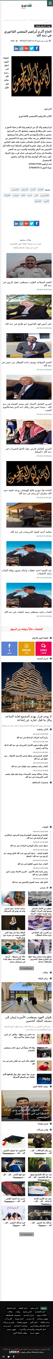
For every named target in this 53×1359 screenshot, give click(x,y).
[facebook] (36, 48)
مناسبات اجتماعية (20, 1326)
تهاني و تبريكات (8, 1322)
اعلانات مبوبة (42, 1315)
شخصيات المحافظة (13, 1315)
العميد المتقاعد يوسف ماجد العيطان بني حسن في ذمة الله (27, 364)
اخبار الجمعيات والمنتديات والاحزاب (32, 1329)
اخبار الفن (34, 1322)
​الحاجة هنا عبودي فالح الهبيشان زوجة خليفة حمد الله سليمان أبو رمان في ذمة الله (28, 492)
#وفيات (16, 195)
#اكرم (32, 190)
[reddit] (21, 48)
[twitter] (31, 48)
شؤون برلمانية (42, 1319)
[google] (26, 48)
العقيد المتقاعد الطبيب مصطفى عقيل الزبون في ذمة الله (27, 284)
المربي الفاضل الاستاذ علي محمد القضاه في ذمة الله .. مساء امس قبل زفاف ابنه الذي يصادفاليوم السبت (27, 407)
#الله (23, 195)
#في (36, 195)
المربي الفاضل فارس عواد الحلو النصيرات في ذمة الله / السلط (29, 450)
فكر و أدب (8, 1319)
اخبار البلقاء (23, 1308)
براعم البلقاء (45, 1322)
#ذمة (30, 195)
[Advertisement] (26, 805)
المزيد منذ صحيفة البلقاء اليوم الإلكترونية (25, 244)
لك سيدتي (30, 1319)
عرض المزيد (27, 968)
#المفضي (15, 190)
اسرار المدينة (28, 1315)
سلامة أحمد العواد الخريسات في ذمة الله (31, 532)
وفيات (17, 1312)
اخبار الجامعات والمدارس (39, 1326)
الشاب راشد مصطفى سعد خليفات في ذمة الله (28, 612)
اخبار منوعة (19, 1319)
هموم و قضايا (22, 1322)
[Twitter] (8, 1356)
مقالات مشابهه (25, 240)
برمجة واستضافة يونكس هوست (31, 1352)
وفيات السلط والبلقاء (36, 20)
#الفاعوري (44, 195)
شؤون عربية (34, 1333)
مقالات (10, 1312)
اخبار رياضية (27, 1312)
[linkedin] (16, 48)
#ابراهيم (24, 190)
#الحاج (40, 190)
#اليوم (46, 201)
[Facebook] (13, 1356)
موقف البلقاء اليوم (20, 1333)
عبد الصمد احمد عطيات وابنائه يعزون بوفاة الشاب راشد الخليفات (27, 572)
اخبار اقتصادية (40, 1312)
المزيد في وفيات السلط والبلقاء (25, 248)
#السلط (38, 201)
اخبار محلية (34, 1308)
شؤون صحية (11, 1329)
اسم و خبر (7, 1326)
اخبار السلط (11, 1308)
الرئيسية (49, 20)
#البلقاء (7, 195)
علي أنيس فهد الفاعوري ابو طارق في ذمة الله (28, 324)
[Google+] (3, 1356)
